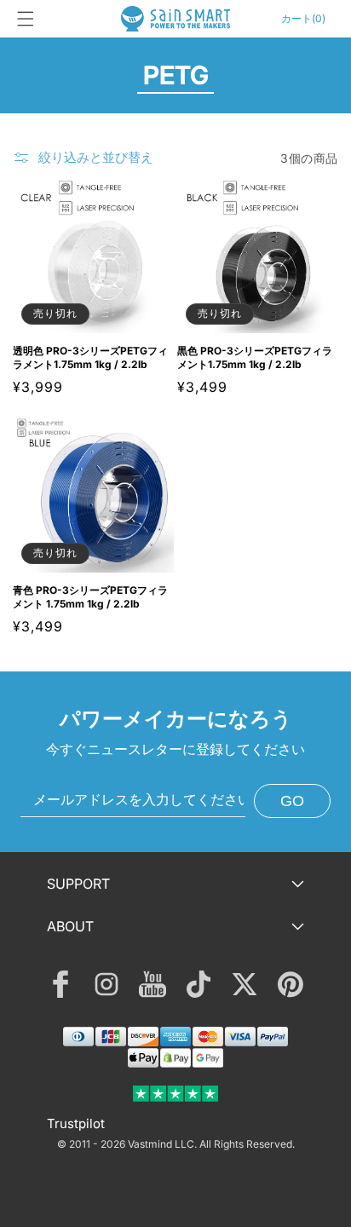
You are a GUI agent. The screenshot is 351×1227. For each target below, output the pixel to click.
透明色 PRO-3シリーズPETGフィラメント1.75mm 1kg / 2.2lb (90, 357)
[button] (25, 18)
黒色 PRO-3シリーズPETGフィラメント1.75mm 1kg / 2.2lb (254, 357)
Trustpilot (76, 1123)
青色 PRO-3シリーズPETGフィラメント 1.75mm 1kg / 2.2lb (90, 597)
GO (292, 800)
